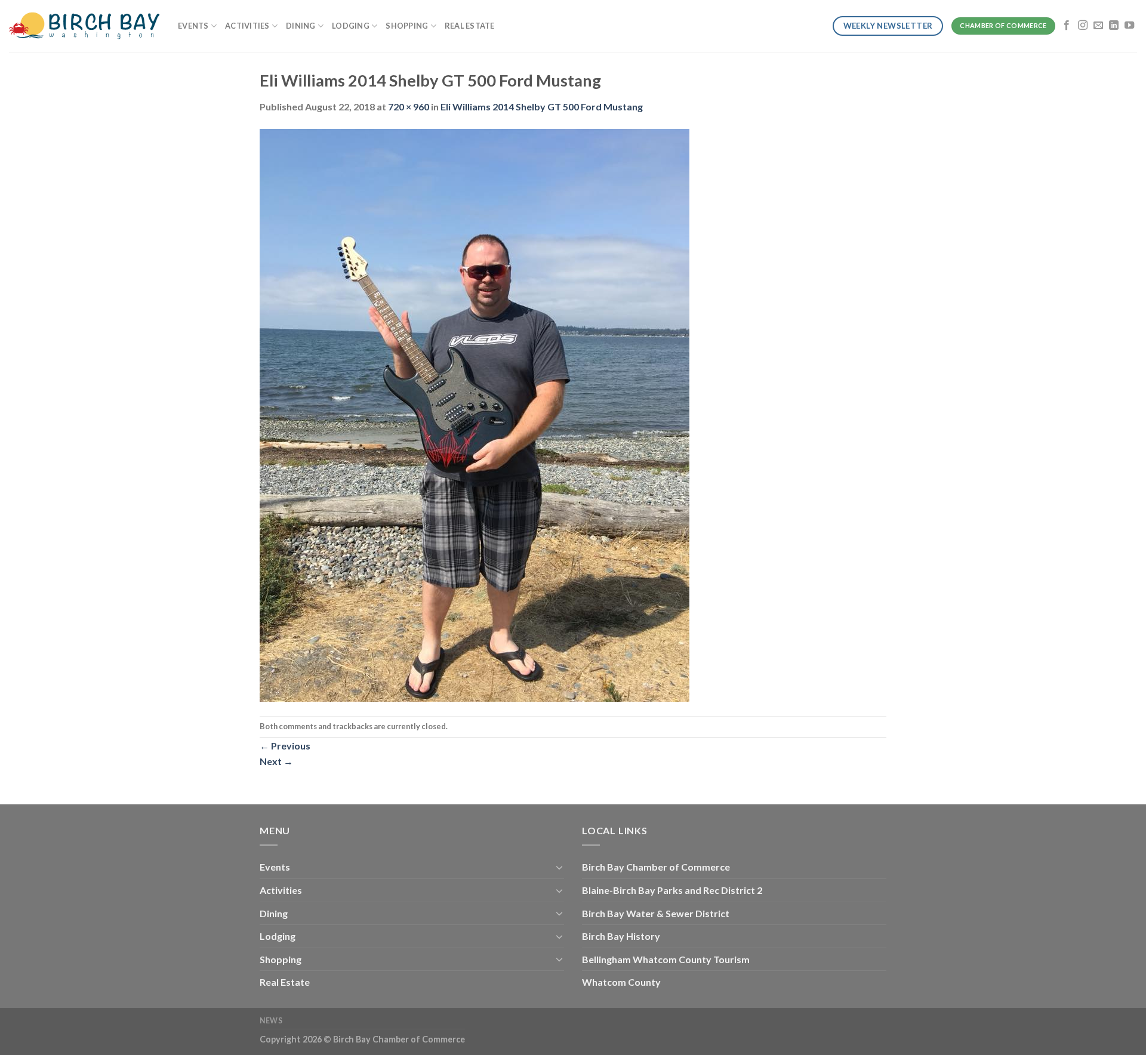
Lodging (350, 25)
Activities (247, 25)
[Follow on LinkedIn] (1114, 25)
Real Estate (470, 25)
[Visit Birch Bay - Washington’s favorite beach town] (84, 26)
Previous (285, 745)
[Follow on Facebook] (1066, 25)
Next (276, 761)
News (271, 1020)
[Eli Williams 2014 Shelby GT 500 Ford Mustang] (474, 413)
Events (193, 25)
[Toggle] (559, 867)
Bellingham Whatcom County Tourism (666, 959)
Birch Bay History (621, 936)
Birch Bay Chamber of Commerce (656, 866)
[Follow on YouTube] (1129, 25)
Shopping (407, 25)
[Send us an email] (1098, 25)
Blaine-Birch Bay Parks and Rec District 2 (672, 890)
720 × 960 (408, 106)
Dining (301, 25)
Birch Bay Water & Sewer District (655, 913)
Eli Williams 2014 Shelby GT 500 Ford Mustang (541, 106)
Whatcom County (621, 982)
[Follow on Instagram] (1083, 25)
